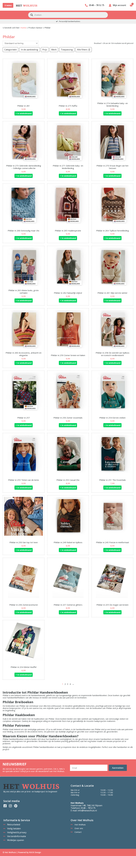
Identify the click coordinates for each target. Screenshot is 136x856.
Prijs (44, 49)
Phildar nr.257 (23, 417)
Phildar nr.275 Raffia (68, 105)
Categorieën (10, 49)
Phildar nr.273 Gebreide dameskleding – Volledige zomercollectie (23, 167)
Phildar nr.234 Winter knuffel (23, 667)
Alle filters (82, 49)
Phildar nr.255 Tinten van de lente (23, 480)
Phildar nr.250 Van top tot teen (23, 542)
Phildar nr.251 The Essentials (112, 480)
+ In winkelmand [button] (24, 113)
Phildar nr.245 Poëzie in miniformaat (112, 542)
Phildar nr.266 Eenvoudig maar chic (23, 230)
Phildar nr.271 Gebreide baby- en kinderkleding (68, 167)
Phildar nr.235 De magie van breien (112, 604)
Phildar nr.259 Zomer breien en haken (68, 355)
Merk (54, 49)
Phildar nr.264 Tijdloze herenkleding (112, 230)
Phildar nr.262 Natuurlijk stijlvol (68, 293)
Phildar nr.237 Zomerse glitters (68, 604)
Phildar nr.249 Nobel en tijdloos (68, 542)
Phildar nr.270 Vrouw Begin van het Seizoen (112, 167)
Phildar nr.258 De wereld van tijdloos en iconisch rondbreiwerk (112, 354)
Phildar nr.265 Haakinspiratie (68, 230)
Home (23, 27)
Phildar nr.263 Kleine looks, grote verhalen (23, 291)
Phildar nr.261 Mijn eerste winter (112, 293)
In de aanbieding (29, 49)
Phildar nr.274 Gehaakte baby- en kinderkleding (112, 104)
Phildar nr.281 (23, 105)
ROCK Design (35, 852)
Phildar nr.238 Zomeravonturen (23, 604)
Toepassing (67, 49)
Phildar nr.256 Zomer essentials (67, 417)
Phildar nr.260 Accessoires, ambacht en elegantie (23, 354)
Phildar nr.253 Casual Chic (68, 480)
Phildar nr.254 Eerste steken (112, 417)
